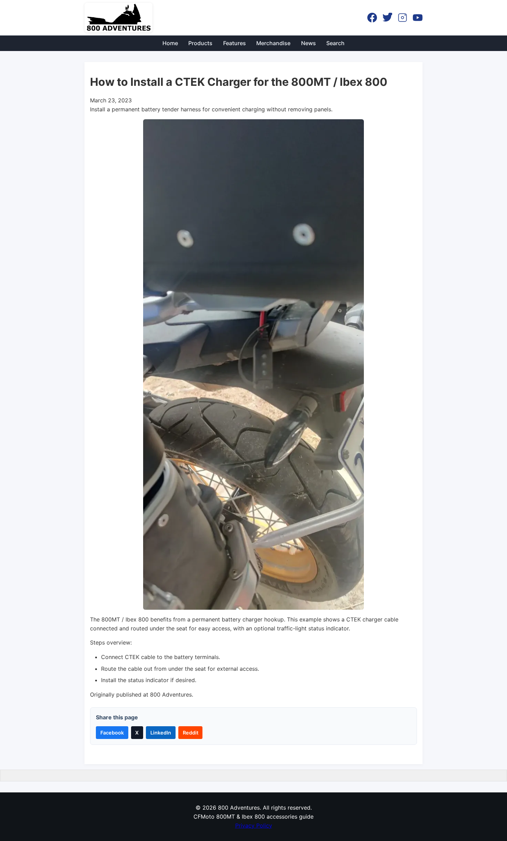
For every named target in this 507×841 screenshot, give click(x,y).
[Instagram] (402, 17)
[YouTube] (418, 17)
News (308, 43)
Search (335, 43)
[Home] (118, 17)
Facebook (112, 733)
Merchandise (273, 43)
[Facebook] (372, 17)
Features (234, 43)
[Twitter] (387, 17)
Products (200, 43)
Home (170, 43)
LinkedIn (160, 733)
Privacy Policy (253, 825)
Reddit (190, 733)
